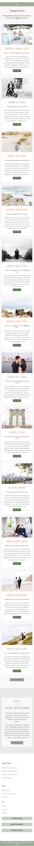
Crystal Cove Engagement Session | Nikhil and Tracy (17, 326)
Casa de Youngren (10, 48)
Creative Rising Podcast (10, 774)
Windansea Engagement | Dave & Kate (17, 214)
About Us (5, 810)
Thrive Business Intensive (10, 771)
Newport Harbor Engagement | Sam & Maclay (17, 53)
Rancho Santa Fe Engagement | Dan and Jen (17, 546)
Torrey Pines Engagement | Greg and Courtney (17, 653)
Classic (17, 156)
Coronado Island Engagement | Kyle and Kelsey (17, 160)
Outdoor (26, 48)
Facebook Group (17, 830)
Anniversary (13, 432)
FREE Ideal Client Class (9, 768)
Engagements (19, 48)
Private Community (17, 824)
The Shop (5, 797)
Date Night (22, 102)
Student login (17, 818)
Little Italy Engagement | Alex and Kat (17, 106)
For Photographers (8, 794)
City (18, 102)
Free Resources (7, 778)
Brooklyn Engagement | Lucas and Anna (17, 492)
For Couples (6, 790)
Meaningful (18, 209)
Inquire (4, 813)
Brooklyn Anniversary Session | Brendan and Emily (17, 437)
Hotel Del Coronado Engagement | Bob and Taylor (17, 382)
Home (4, 806)
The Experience (17, 743)
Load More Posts (17, 680)
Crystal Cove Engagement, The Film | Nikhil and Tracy (17, 271)
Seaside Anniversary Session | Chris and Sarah (17, 599)
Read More (17, 70)
